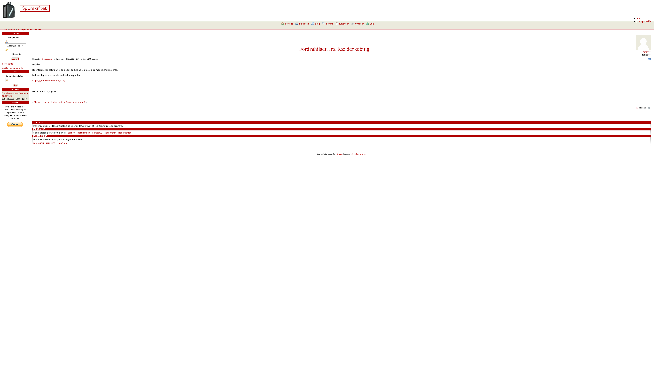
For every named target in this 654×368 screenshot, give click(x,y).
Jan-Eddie (62, 143)
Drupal (339, 154)
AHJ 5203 (50, 143)
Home (4, 29)
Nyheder (359, 23)
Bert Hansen (83, 132)
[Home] (26, 17)
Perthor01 (97, 132)
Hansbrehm (110, 132)
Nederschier (124, 132)
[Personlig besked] (649, 60)
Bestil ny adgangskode (12, 68)
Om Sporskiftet (644, 21)
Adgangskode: (15, 45)
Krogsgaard (646, 51)
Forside (289, 23)
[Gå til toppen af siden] (649, 107)
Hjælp (639, 18)
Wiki (372, 23)
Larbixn (71, 132)
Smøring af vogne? (75, 102)
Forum (329, 23)
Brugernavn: (15, 37)
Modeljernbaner (25, 29)
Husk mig (16, 54)
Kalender (344, 23)
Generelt (37, 29)
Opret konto (7, 63)
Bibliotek (304, 23)
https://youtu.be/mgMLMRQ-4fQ (48, 80)
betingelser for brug (358, 154)
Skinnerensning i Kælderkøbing (50, 102)
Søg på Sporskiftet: (14, 76)
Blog (317, 23)
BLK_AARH (38, 143)
